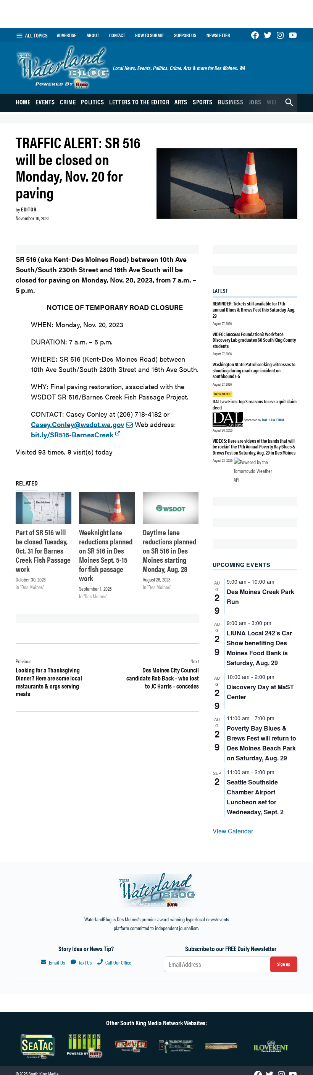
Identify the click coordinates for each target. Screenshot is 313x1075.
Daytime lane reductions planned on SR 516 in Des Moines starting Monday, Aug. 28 (169, 550)
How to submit (149, 35)
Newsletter (218, 35)
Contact (117, 35)
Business (231, 101)
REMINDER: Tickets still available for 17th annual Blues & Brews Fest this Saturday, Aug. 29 (254, 309)
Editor (28, 209)
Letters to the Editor (139, 101)
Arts (180, 101)
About (93, 35)
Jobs (255, 101)
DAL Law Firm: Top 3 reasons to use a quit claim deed (255, 404)
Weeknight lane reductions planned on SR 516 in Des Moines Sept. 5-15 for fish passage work (105, 554)
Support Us (185, 35)
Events (45, 101)
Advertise (66, 35)
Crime (68, 101)
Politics (92, 101)
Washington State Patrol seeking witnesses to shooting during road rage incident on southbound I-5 (254, 370)
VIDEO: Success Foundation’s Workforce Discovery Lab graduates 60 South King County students (254, 339)
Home (23, 101)
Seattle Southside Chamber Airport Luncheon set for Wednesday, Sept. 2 (255, 797)
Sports (203, 101)
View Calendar (233, 831)
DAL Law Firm (273, 419)
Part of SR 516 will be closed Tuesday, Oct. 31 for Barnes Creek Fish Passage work (43, 550)
